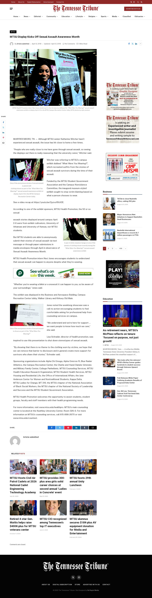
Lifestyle (79, 16)
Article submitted (23, 44)
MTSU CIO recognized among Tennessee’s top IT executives (53, 522)
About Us (21, 2)
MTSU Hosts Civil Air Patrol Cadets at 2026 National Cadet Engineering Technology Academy (23, 485)
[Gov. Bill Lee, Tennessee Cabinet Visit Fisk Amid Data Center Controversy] (109, 394)
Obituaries (139, 16)
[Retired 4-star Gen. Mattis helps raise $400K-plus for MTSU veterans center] (23, 507)
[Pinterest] (3, 138)
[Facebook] (3, 122)
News (26, 16)
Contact (106, 584)
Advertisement (48, 2)
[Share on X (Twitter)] (132, 43)
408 (120, 248)
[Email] (3, 143)
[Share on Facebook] (129, 43)
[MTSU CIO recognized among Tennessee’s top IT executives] (53, 507)
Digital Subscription (34, 2)
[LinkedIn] (3, 132)
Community (51, 16)
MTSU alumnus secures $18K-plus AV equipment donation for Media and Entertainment (83, 526)
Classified (127, 16)
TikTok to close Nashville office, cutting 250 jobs (127, 200)
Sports (103, 16)
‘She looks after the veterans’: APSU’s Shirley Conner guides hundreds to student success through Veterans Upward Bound (129, 365)
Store (77, 584)
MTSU (13, 32)
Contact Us (60, 2)
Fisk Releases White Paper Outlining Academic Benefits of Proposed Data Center (129, 380)
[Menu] (11, 8)
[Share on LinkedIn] (136, 43)
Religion (92, 16)
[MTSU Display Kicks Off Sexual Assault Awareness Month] (53, 77)
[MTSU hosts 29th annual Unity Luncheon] (83, 466)
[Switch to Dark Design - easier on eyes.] (138, 2)
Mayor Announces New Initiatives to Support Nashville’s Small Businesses (129, 217)
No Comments (70, 44)
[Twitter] (3, 127)
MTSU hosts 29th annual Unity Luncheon (80, 481)
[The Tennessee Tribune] (76, 8)
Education (66, 16)
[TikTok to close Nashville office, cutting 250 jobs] (109, 203)
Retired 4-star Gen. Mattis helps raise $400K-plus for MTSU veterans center (23, 524)
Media (114, 16)
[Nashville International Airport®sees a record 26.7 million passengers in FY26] (109, 235)
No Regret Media (93, 590)
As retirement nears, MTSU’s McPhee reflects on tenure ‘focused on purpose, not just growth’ (120, 336)
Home (13, 2)
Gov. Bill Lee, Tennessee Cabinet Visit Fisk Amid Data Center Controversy (128, 393)
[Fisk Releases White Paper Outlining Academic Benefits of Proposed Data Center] (109, 381)
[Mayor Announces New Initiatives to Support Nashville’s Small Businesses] (109, 219)
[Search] (141, 2)
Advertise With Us (133, 9)
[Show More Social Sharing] (140, 43)
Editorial (37, 16)
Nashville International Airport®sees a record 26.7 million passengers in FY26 (128, 232)
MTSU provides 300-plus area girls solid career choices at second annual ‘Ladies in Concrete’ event (53, 485)
